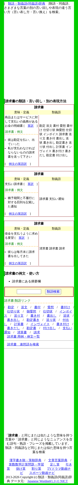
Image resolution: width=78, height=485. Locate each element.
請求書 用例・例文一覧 (23, 336)
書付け (65, 307)
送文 (24, 307)
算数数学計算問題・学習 (26, 464)
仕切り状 (13, 311)
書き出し (13, 320)
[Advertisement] (39, 56)
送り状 (51, 320)
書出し (51, 315)
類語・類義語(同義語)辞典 (26, 3)
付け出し (49, 328)
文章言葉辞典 (57, 460)
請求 (37, 332)
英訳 (31, 125)
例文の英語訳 (18, 163)
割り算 (36, 468)
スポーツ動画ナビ (42, 473)
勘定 (11, 307)
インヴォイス (40, 324)
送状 (66, 315)
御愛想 (31, 311)
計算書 (19, 324)
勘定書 (31, 328)
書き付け (62, 324)
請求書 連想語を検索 (23, 344)
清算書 (22, 332)
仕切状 (48, 311)
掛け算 (21, 468)
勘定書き (33, 320)
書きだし (13, 328)
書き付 (35, 315)
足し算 (55, 464)
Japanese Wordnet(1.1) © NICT (47, 481)
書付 (37, 307)
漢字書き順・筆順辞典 (25, 460)
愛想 (50, 307)
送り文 (19, 315)
